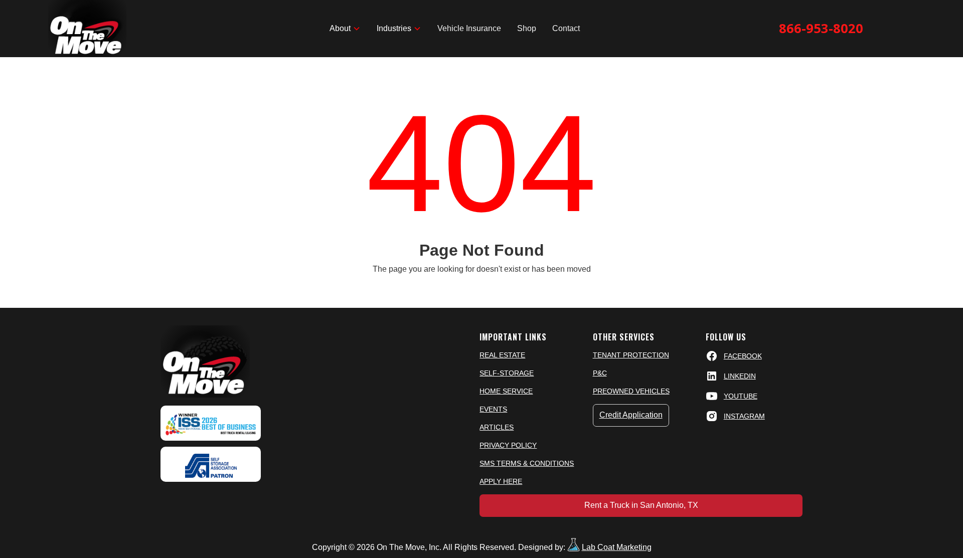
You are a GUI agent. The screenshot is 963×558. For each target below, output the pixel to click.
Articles (496, 427)
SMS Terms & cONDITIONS (526, 463)
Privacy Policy (508, 445)
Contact (566, 28)
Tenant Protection (631, 355)
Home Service (506, 391)
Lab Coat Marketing (617, 547)
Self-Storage (506, 373)
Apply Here (500, 481)
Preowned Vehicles (631, 391)
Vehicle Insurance (469, 28)
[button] (345, 29)
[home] (87, 28)
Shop (526, 28)
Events (493, 409)
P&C (600, 373)
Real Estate (502, 355)
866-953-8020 (821, 28)
